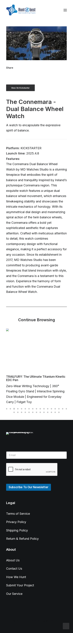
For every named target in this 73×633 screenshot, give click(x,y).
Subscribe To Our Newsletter (28, 487)
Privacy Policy (16, 522)
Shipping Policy (17, 530)
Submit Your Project (20, 585)
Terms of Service (18, 513)
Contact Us (14, 568)
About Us (13, 560)
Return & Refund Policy (22, 538)
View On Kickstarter (20, 88)
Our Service (14, 593)
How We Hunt (16, 577)
